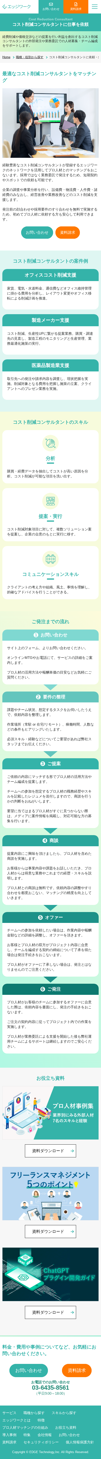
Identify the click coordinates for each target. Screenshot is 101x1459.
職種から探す (34, 1413)
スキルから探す (64, 1413)
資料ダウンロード (48, 1151)
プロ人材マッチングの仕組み (25, 1427)
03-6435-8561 (50, 1387)
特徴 (41, 1420)
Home (6, 57)
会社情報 (45, 1435)
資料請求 (76, 9)
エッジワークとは (16, 1420)
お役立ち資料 (65, 1427)
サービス (9, 1413)
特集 (27, 1435)
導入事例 (9, 1435)
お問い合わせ (51, 9)
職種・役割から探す (29, 57)
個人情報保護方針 (80, 1442)
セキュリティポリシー (41, 1442)
